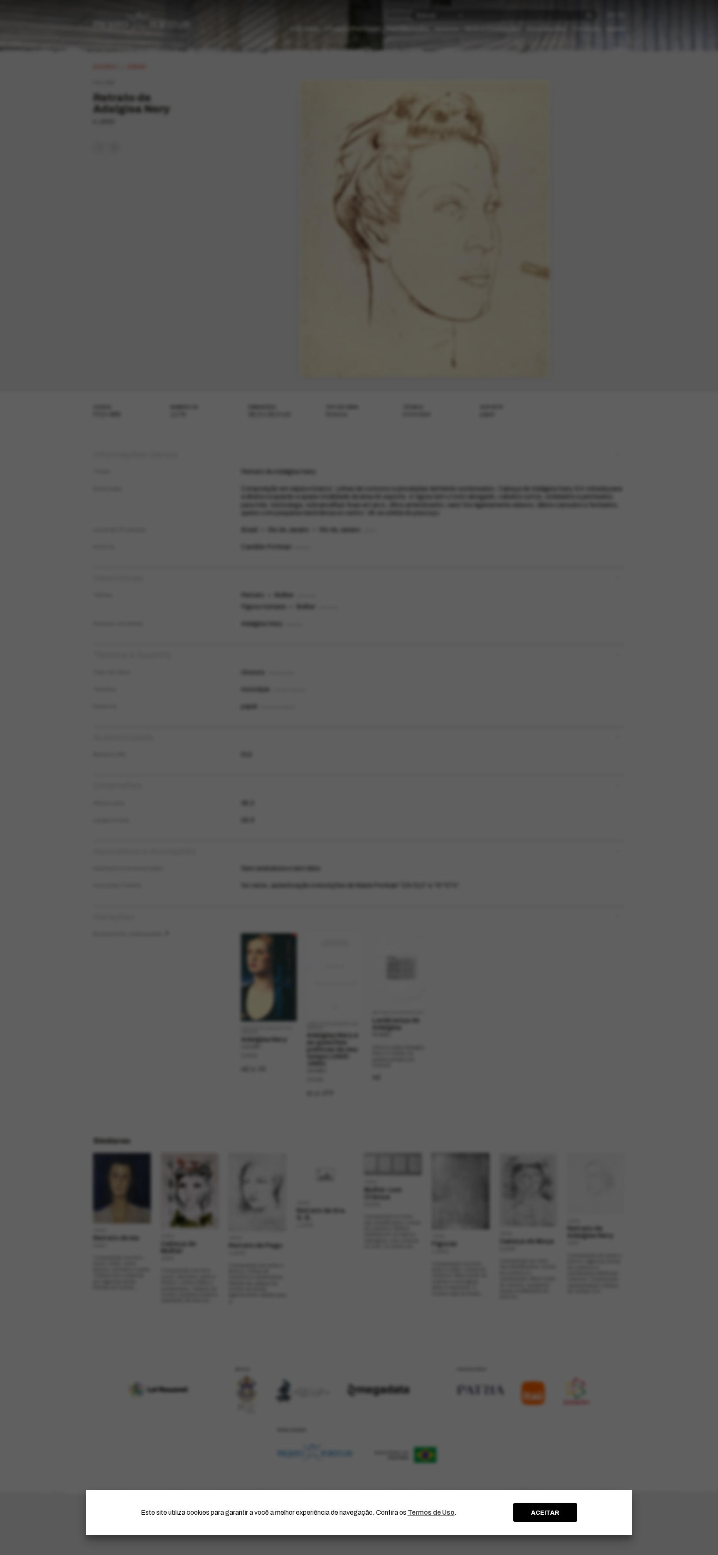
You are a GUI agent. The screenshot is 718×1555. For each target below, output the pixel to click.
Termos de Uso (431, 1512)
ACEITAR (545, 1512)
